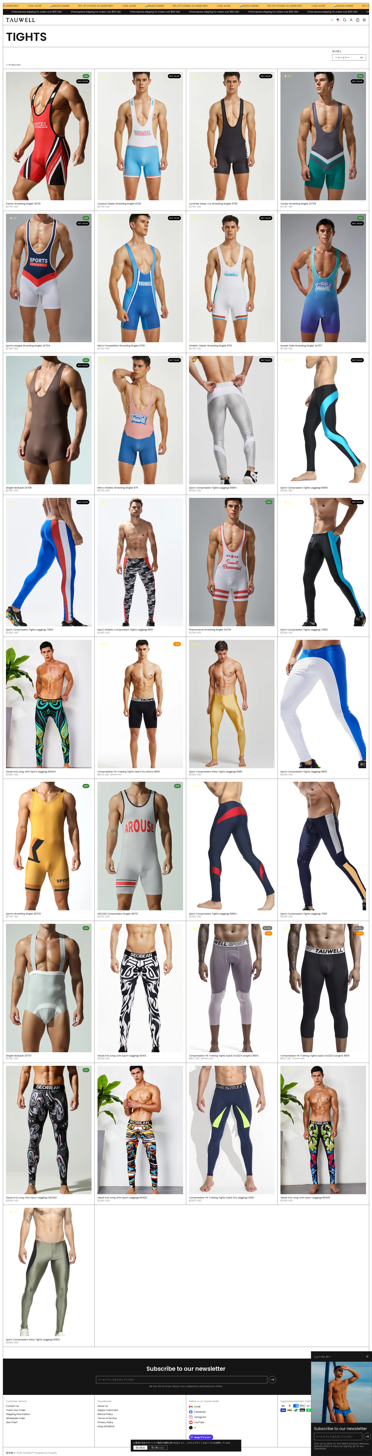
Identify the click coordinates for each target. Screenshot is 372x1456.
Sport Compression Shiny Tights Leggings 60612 (48, 1276)
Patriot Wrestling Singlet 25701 (48, 140)
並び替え (336, 51)
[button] (332, 20)
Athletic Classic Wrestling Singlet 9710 (232, 282)
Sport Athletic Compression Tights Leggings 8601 (140, 566)
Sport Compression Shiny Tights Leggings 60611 (232, 708)
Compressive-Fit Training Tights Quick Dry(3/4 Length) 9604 (232, 992)
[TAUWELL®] (20, 20)
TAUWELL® (28, 1453)
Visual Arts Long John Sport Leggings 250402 (48, 1134)
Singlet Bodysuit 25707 (48, 992)
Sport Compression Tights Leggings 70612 (323, 566)
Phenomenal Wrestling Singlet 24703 (232, 566)
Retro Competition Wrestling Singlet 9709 (140, 282)
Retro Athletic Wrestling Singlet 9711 (140, 424)
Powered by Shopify (45, 1453)
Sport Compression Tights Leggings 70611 (323, 850)
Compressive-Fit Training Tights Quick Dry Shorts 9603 (140, 708)
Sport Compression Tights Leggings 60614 (232, 424)
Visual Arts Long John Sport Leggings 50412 (140, 992)
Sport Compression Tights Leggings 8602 (323, 708)
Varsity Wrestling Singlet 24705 (323, 140)
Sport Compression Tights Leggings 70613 (48, 566)
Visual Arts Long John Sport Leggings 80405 (323, 1134)
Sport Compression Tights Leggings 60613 (323, 424)
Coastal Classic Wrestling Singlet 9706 (140, 140)
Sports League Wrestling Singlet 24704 (48, 282)
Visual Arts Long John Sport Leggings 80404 (48, 708)
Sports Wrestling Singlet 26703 (48, 850)
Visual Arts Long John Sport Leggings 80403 (140, 1134)
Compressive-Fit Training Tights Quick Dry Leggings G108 (232, 1134)
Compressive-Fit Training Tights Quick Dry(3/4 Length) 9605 (323, 992)
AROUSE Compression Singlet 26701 (140, 850)
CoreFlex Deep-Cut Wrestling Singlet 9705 (232, 140)
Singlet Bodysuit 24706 (48, 424)
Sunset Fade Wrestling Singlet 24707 (323, 282)
